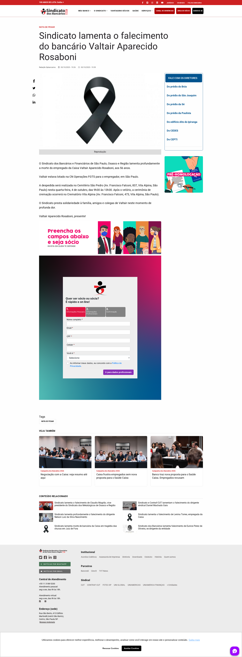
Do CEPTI (172, 139)
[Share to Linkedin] (33, 102)
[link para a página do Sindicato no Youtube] (162, 3)
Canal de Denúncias (165, 11)
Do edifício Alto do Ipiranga (182, 121)
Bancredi (85, 571)
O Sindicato (100, 11)
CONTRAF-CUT (93, 585)
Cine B (94, 571)
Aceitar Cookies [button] (131, 648)
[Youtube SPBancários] (60, 557)
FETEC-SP (107, 585)
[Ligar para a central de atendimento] (40, 601)
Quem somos (170, 557)
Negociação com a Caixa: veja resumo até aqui (64, 476)
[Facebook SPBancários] (46, 557)
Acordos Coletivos (89, 557)
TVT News (103, 571)
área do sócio (183, 11)
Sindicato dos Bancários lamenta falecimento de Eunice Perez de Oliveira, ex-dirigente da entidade (170, 527)
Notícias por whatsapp (55, 564)
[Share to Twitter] (33, 88)
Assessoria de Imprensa (109, 557)
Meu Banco (84, 11)
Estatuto (148, 557)
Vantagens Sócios (120, 11)
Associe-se (198, 11)
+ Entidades (172, 585)
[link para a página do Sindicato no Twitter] (147, 3)
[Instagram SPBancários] (55, 557)
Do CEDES (172, 130)
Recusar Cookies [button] (111, 648)
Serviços (146, 11)
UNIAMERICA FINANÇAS (153, 585)
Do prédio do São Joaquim (181, 95)
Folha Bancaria (195, 3)
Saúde (135, 11)
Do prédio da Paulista (179, 113)
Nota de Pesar (47, 421)
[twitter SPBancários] (41, 557)
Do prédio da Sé (176, 104)
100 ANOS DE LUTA (51, 2)
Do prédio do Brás (177, 86)
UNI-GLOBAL (119, 585)
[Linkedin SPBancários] (51, 557)
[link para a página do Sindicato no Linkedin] (157, 3)
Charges (181, 3)
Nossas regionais (47, 622)
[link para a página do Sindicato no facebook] (143, 3)
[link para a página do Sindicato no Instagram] (152, 3)
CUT (83, 585)
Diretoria (126, 557)
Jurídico (170, 3)
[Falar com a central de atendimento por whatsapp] (46, 601)
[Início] (58, 11)
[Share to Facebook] (33, 81)
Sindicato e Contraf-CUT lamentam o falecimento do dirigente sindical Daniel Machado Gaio (168, 504)
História (158, 557)
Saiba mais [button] (194, 640)
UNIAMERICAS (134, 585)
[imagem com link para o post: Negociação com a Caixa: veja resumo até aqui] (65, 452)
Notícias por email (53, 571)
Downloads (137, 557)
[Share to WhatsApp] (33, 95)
